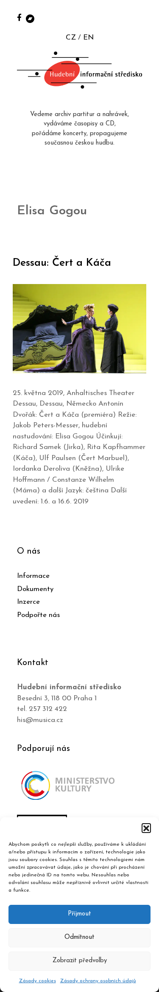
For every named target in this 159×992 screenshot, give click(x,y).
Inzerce (28, 601)
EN (88, 37)
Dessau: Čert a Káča (62, 263)
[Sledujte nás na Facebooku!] (19, 17)
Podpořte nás (38, 615)
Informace (33, 576)
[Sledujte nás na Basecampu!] (30, 18)
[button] (146, 828)
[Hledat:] (143, 17)
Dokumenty (35, 589)
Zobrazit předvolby (80, 961)
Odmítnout (79, 937)
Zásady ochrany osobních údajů (98, 980)
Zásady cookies (37, 980)
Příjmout (79, 914)
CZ (71, 37)
